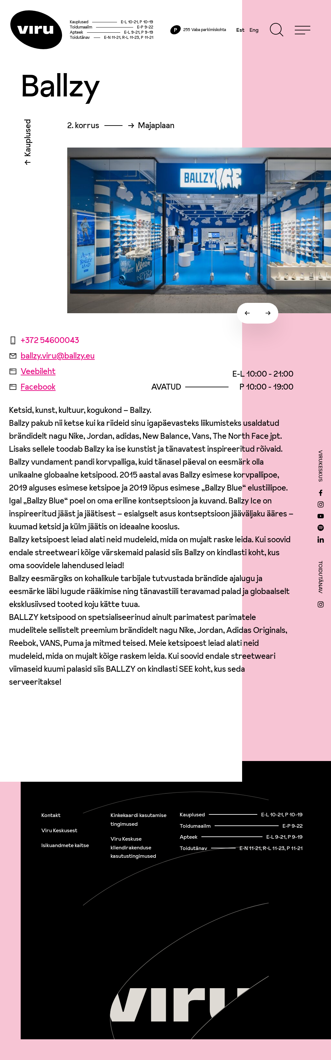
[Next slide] (268, 313)
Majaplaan (156, 125)
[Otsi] (276, 30)
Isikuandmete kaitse (65, 845)
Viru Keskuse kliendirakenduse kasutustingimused (133, 847)
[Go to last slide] (247, 313)
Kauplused (27, 139)
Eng (254, 29)
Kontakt (50, 815)
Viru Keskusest (59, 830)
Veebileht (38, 371)
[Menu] (302, 30)
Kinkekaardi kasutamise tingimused (138, 819)
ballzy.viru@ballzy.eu (58, 355)
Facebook (38, 386)
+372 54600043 (50, 340)
